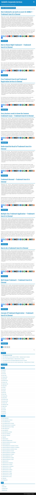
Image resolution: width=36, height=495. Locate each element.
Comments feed (4, 488)
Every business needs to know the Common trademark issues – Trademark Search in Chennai (18, 362)
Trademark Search (13, 24)
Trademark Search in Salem (7, 471)
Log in (3, 485)
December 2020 (5, 399)
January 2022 (4, 378)
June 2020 (4, 409)
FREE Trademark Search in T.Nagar (26, 85)
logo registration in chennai (15, 19)
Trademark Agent (7, 20)
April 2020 (4, 413)
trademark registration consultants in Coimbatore (26, 21)
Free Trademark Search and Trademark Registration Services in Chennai (15, 360)
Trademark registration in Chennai (19, 22)
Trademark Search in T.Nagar (7, 26)
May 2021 (4, 390)
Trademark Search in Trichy (24, 26)
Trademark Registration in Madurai (10, 23)
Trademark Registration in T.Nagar (29, 23)
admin (9, 84)
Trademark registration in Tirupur (6, 24)
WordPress (28, 493)
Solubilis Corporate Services (11, 2)
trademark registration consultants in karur (7, 22)
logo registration (8, 19)
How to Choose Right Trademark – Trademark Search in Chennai (13, 358)
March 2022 (4, 375)
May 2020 (4, 411)
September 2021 (5, 384)
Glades (33, 493)
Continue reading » (4, 40)
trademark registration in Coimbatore (8, 452)
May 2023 (4, 370)
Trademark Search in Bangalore (20, 24)
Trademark (2, 20)
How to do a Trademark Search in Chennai (14, 248)
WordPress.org (4, 490)
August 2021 (4, 385)
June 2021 (4, 389)
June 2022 (4, 373)
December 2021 (5, 380)
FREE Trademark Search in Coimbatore (15, 85)
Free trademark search (29, 84)
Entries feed (4, 486)
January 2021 (4, 397)
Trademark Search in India (14, 25)
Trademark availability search (14, 20)
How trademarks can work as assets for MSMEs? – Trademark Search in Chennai (16, 357)
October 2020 (4, 402)
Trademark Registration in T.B (19, 23)
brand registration (14, 84)
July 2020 (4, 408)
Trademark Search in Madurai (23, 25)
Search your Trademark (29, 19)
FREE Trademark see (5, 428)
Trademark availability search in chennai (24, 20)
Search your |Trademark (22, 19)
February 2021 (4, 396)
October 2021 (4, 382)
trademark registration (6, 443)
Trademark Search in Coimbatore (6, 25)
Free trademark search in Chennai (6, 119)
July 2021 (4, 387)
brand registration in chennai (22, 84)
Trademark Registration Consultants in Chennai (11, 21)
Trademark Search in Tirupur (16, 26)
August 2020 (4, 406)
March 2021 (4, 394)
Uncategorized (3, 27)
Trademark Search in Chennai (30, 24)
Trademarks (29, 26)
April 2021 (4, 392)
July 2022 (4, 372)
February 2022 (4, 377)
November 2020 (5, 401)
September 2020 (5, 404)
